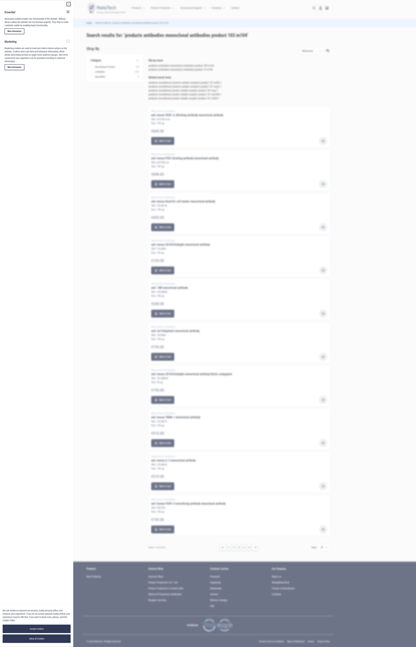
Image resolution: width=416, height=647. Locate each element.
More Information (14, 31)
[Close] (69, 4)
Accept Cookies (37, 629)
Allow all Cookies (36, 638)
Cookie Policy (9, 620)
